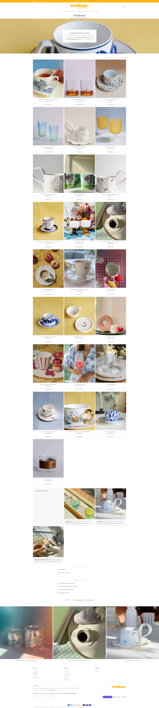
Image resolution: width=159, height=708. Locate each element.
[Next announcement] (97, 1)
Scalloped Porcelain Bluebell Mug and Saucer (111, 194)
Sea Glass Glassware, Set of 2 (110, 147)
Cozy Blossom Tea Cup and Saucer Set (48, 431)
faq (96, 673)
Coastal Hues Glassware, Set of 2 (48, 147)
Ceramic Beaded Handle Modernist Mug (48, 384)
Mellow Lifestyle (39, 707)
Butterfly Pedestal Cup (79, 241)
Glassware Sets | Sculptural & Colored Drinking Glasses (26, 660)
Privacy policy (67, 707)
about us (66, 677)
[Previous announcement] (61, 1)
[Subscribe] (53, 696)
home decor (35, 675)
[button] (34, 6)
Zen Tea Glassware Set (48, 479)
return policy (67, 671)
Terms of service (74, 707)
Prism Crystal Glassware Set (79, 384)
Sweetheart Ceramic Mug (111, 336)
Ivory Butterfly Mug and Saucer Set (79, 147)
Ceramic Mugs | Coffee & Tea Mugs (133, 660)
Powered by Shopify (45, 707)
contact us (97, 671)
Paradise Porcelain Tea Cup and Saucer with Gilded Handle (79, 431)
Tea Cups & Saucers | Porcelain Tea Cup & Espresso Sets (79, 660)
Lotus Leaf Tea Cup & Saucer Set (48, 289)
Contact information (59, 707)
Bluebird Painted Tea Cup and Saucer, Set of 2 (79, 289)
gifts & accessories (37, 677)
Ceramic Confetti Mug (110, 289)
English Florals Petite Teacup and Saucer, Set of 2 (48, 241)
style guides (66, 679)
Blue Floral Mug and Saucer (110, 431)
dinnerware (35, 671)
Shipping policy (80, 707)
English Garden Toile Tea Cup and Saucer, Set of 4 (48, 99)
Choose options (79, 104)
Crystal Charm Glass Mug (111, 384)
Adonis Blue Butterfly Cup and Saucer (48, 336)
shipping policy (67, 675)
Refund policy (52, 707)
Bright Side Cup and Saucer (79, 336)
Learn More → (52, 690)
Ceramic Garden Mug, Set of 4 (79, 194)
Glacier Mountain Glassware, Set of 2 (79, 99)
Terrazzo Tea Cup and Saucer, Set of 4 (110, 99)
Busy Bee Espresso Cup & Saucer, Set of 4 (110, 241)
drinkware (35, 673)
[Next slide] (82, 55)
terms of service (67, 673)
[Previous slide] (76, 55)
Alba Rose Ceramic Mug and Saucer (48, 194)
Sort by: (106, 57)
